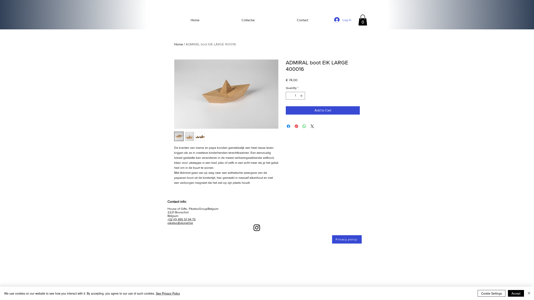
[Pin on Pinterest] (296, 126)
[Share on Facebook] (288, 126)
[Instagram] (256, 227)
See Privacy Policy (168, 293)
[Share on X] (312, 126)
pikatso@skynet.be (180, 223)
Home (178, 44)
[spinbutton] (295, 95)
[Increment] (301, 95)
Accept (515, 293)
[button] (362, 20)
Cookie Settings (491, 293)
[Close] (528, 293)
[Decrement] (289, 95)
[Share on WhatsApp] (304, 126)
